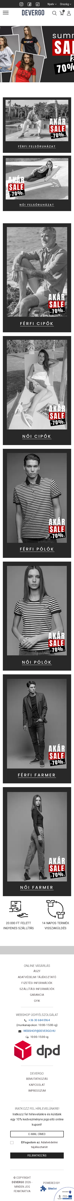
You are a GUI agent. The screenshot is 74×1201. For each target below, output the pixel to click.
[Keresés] (54, 13)
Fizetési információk (36, 983)
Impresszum (37, 1090)
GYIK (37, 1001)
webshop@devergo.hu (39, 1031)
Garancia (37, 995)
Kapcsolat (37, 1085)
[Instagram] (21, 4)
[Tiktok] (37, 4)
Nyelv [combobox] (51, 4)
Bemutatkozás (37, 1079)
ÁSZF (37, 971)
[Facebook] (29, 4)
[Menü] (6, 12)
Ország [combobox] (64, 4)
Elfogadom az (39, 1145)
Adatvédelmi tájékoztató (37, 977)
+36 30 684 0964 (39, 1020)
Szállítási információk (37, 989)
